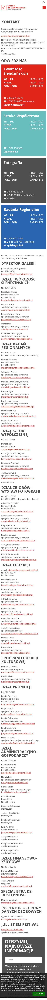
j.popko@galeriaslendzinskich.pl (15, 653)
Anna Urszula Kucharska (12, 929)
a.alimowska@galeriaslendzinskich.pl (17, 478)
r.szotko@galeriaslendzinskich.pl (16, 772)
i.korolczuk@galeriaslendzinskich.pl (17, 585)
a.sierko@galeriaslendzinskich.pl (15, 521)
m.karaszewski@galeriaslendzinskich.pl (18, 559)
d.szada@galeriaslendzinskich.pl (15, 387)
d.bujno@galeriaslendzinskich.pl (15, 449)
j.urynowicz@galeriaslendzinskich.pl (17, 733)
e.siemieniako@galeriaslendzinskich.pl (18, 416)
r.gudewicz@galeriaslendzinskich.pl (17, 614)
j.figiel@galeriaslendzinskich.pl (14, 397)
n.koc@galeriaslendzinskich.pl (14, 782)
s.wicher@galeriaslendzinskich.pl (15, 377)
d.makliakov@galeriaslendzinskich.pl (17, 406)
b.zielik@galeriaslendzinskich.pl (15, 681)
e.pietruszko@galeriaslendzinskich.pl (17, 743)
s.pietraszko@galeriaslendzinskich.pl (17, 604)
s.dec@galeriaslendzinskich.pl (14, 329)
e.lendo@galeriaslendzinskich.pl (15, 643)
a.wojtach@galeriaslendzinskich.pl (16, 886)
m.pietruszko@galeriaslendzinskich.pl (18, 367)
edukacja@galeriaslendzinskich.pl (23, 570)
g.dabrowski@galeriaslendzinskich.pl (17, 550)
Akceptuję (38, 993)
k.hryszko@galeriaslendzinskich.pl (16, 459)
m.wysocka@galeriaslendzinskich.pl (17, 595)
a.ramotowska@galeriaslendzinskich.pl (18, 623)
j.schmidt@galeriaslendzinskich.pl (16, 319)
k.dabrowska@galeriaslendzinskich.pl (18, 723)
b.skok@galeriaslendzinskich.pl (15, 530)
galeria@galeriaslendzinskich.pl (15, 36)
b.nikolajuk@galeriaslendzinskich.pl (17, 876)
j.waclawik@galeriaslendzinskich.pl (16, 832)
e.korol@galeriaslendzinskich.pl (15, 310)
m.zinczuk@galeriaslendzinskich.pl (16, 714)
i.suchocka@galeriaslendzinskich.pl (17, 300)
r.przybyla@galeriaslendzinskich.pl (16, 339)
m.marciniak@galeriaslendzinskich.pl (17, 672)
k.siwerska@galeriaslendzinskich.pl (17, 468)
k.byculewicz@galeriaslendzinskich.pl (17, 704)
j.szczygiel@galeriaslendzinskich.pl (16, 274)
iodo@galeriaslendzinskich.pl (14, 919)
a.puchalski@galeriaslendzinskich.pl (17, 511)
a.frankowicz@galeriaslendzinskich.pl (18, 425)
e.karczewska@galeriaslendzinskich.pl (18, 540)
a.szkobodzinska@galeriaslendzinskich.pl (19, 633)
